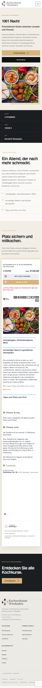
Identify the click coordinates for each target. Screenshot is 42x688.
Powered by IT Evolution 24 (10, 682)
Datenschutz (33, 682)
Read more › (7, 389)
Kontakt (4, 662)
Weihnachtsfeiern (27, 634)
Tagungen (25, 638)
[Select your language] (6, 514)
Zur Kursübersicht (10, 581)
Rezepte (4, 654)
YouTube (20, 679)
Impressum (23, 682)
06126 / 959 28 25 (6, 617)
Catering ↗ (5, 658)
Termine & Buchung (19, 53)
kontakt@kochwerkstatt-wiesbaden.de (11, 619)
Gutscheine (5, 638)
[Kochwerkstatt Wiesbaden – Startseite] (11, 3)
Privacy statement (9, 533)
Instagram (12, 679)
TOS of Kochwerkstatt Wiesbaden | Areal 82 (16, 531)
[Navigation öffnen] (38, 4)
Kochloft (4, 650)
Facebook (5, 679)
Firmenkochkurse (27, 630)
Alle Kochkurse (21, 60)
